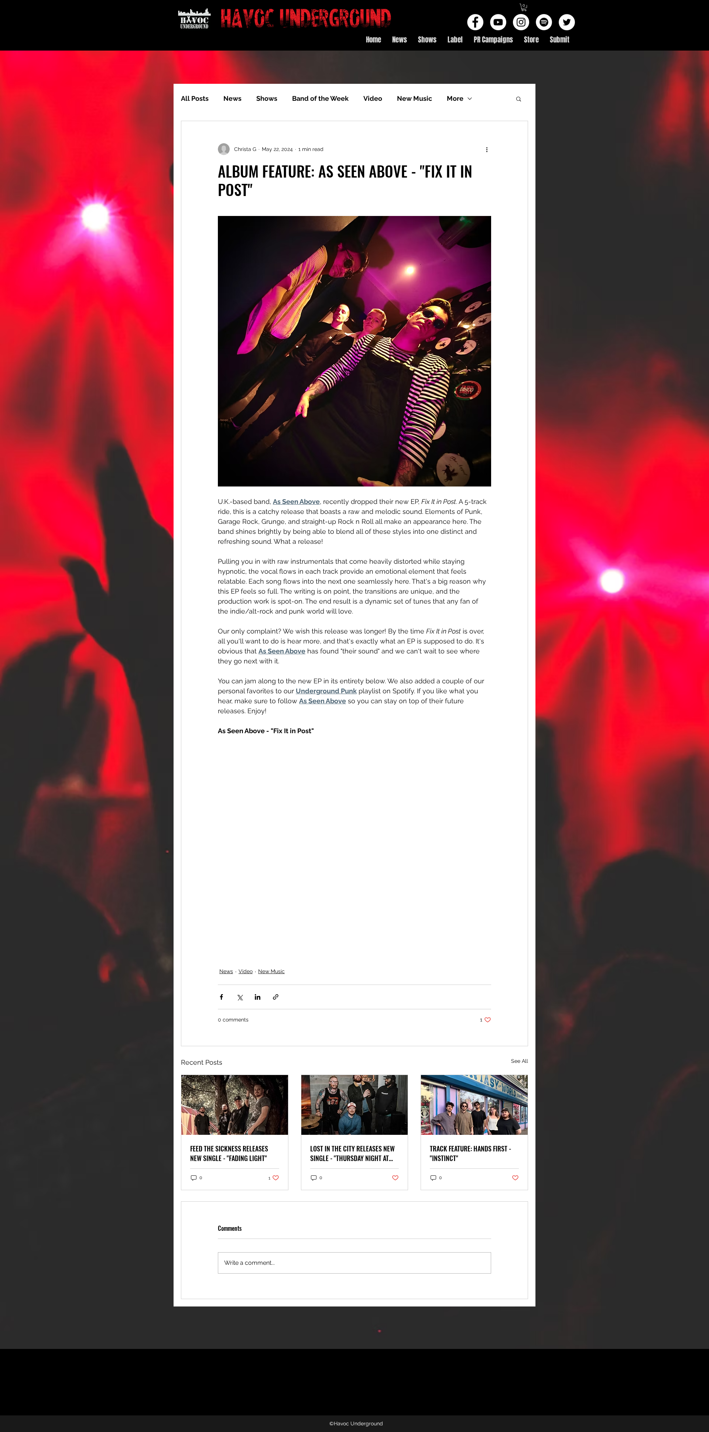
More (455, 98)
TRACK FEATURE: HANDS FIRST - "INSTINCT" (470, 1153)
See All (519, 1061)
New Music (414, 98)
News (232, 98)
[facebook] (475, 22)
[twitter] (567, 22)
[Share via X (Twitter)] (239, 996)
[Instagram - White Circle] (521, 22)
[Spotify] (544, 22)
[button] (524, 7)
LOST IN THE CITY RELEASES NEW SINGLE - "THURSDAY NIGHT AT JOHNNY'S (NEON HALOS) (352, 1153)
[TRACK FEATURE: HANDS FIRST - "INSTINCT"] (474, 1105)
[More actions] (486, 149)
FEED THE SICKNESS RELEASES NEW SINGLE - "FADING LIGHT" (229, 1153)
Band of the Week (320, 98)
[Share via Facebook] (221, 996)
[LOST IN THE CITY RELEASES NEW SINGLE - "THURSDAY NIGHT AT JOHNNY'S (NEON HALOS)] (354, 1105)
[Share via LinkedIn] (257, 996)
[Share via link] (275, 996)
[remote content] (354, 847)
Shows (266, 98)
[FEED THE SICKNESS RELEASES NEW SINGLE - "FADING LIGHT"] (234, 1105)
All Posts (195, 98)
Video (372, 98)
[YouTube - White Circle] (498, 22)
